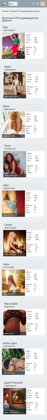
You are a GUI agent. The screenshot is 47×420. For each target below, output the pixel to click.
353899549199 (9, 109)
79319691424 (9, 149)
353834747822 (9, 188)
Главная (5, 11)
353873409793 (9, 346)
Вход (38, 3)
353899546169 (10, 386)
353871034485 (10, 228)
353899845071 (10, 70)
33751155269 (8, 267)
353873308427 (9, 30)
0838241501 (9, 307)
